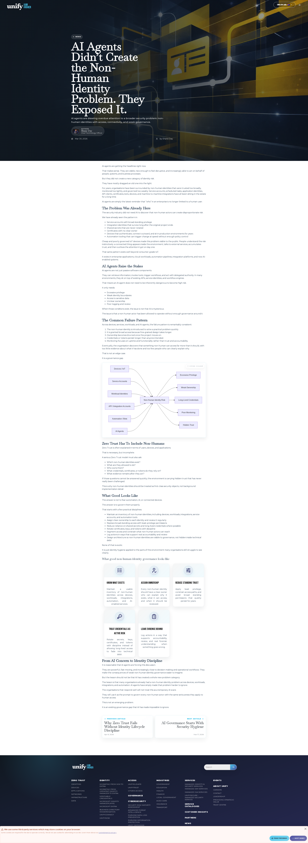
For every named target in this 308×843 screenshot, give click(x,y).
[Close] (305, 828)
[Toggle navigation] (299, 5)
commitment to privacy (107, 833)
